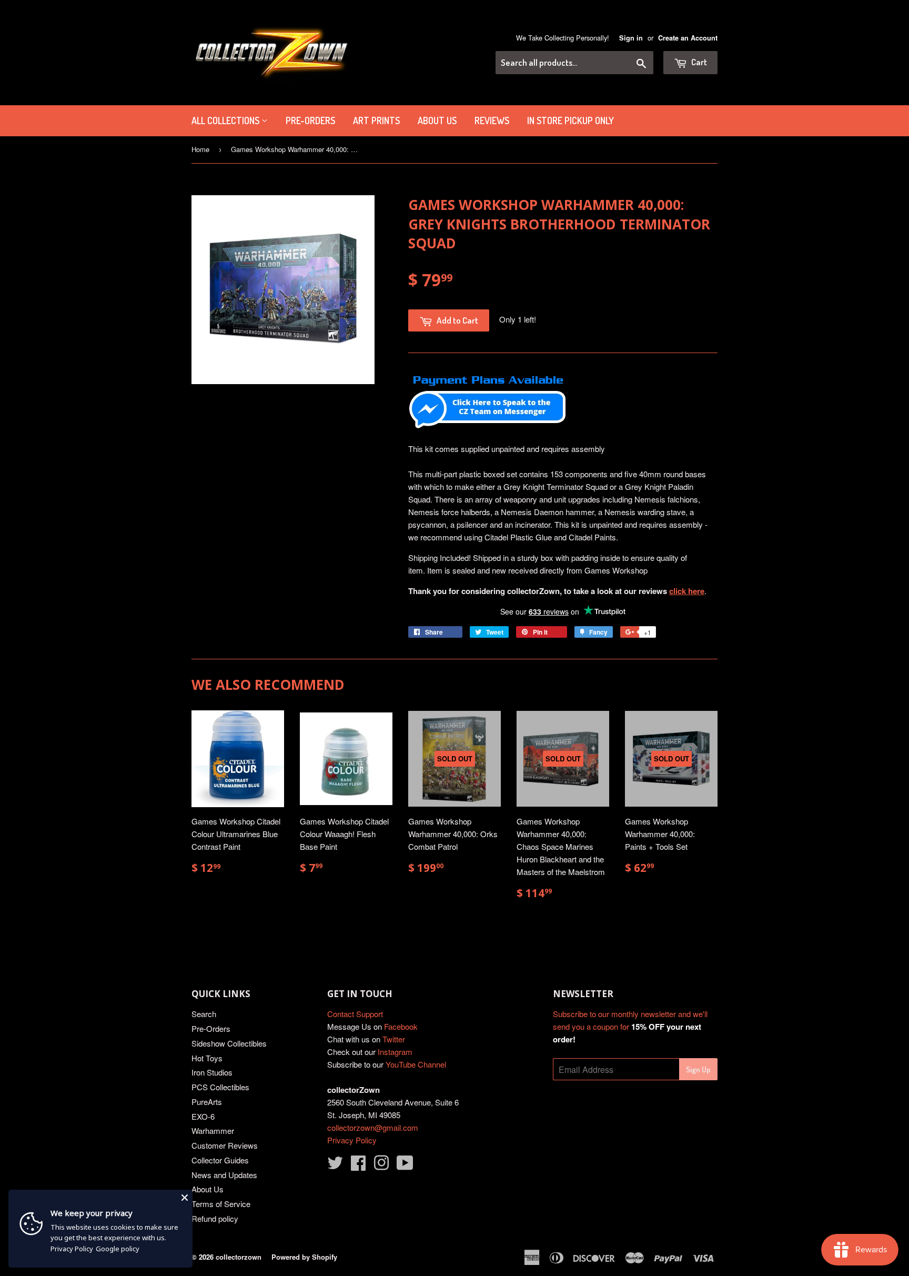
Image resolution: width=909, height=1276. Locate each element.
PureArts (206, 1101)
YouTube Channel (416, 1064)
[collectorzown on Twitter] (335, 1165)
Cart (698, 61)
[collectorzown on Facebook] (358, 1165)
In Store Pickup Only (570, 120)
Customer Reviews (224, 1145)
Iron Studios (212, 1072)
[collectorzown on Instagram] (381, 1165)
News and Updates (224, 1174)
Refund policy (214, 1218)
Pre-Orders (210, 1028)
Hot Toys (207, 1057)
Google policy (117, 1248)
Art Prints (376, 120)
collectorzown (238, 1257)
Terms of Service (220, 1203)
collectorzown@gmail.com (372, 1127)
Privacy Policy (352, 1140)
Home (200, 149)
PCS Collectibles (220, 1086)
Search (203, 1013)
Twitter (393, 1038)
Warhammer (212, 1130)
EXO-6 (203, 1116)
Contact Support (355, 1013)
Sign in (631, 38)
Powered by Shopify (304, 1257)
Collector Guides (220, 1160)
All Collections (226, 120)
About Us (437, 120)
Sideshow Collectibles (229, 1043)
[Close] (184, 1197)
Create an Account (688, 38)
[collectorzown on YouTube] (405, 1165)
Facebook (401, 1026)
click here (686, 591)
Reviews (491, 120)
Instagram (395, 1051)
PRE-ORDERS (310, 120)
